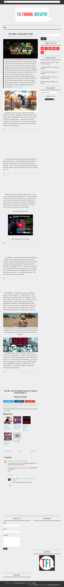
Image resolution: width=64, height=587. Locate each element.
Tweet (9, 401)
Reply (9, 471)
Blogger (54, 96)
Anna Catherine (8, 405)
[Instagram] (50, 48)
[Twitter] (42, 48)
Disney (12, 405)
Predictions (20, 405)
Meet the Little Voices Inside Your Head (17, 427)
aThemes (36, 585)
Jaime (9, 461)
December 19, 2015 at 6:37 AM (19, 461)
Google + (30, 401)
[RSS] (42, 52)
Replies (11, 475)
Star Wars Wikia (19, 87)
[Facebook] (46, 48)
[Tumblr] (57, 48)
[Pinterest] (53, 48)
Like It (19, 401)
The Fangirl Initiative (19, 583)
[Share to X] (7, 411)
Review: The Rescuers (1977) (7, 443)
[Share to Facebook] (9, 411)
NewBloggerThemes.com (54, 585)
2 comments (30, 36)
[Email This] (4, 411)
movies (16, 405)
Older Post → (34, 451)
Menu (4, 27)
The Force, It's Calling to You (20, 33)
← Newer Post (7, 451)
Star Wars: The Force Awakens (11, 407)
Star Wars (26, 405)
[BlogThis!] (6, 411)
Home (20, 451)
